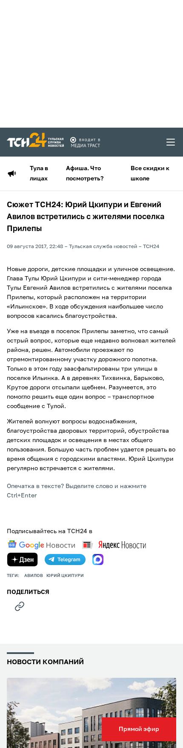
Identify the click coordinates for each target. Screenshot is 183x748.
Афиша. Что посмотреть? (84, 174)
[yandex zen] (22, 559)
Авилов (33, 576)
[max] (97, 559)
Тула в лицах (39, 174)
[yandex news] (114, 545)
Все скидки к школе (150, 174)
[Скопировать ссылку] (19, 606)
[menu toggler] (171, 142)
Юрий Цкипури (65, 576)
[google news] (41, 545)
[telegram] (65, 559)
